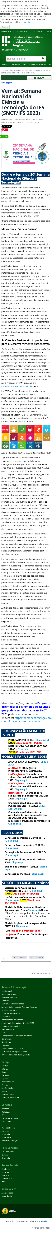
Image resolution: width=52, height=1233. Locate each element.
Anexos (18, 808)
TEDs (4, 1032)
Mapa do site (7, 1196)
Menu (40, 77)
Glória (4, 1072)
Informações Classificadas (12, 1020)
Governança (7, 1039)
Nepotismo (6, 1042)
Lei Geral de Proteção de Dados (14, 1051)
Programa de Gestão (37, 64)
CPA (24, 64)
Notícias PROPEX (20, 70)
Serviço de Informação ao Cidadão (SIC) (18, 1023)
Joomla (44, 1221)
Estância (5, 1069)
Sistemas (5, 1131)
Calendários (6, 1121)
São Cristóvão (7, 1088)
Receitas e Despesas (10, 1010)
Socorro (5, 1091)
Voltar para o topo (41, 973)
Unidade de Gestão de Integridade (16, 1055)
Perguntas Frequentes (11, 1026)
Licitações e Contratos (11, 1013)
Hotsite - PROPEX (20, 958)
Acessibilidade (7, 1193)
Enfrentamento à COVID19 (12, 1048)
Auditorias (6, 1000)
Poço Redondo (8, 1082)
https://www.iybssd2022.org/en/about (17, 386)
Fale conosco (7, 1137)
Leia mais (25, 22)
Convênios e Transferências (13, 1004)
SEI (3, 1125)
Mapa (49, 32)
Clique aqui (23, 749)
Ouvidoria (6, 1134)
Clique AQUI (42, 740)
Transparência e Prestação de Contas (17, 1036)
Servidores (6, 1016)
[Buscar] (43, 59)
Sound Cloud (7, 1178)
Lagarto (5, 1078)
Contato (5, 1155)
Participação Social (9, 997)
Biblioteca (16, 64)
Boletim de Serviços (10, 1140)
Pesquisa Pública (8, 1128)
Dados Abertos (8, 1029)
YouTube (5, 1175)
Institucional (7, 991)
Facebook (6, 1169)
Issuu (4, 1182)
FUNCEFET (6, 1045)
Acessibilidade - (23, 32)
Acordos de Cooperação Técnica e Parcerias (19, 1007)
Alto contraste (37, 32)
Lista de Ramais (8, 1152)
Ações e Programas (9, 994)
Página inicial (6, 70)
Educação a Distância (10, 1097)
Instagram (6, 1172)
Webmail (5, 64)
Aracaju (5, 1066)
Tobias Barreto (8, 1094)
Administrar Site (8, 32)
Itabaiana (5, 1075)
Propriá (5, 1085)
